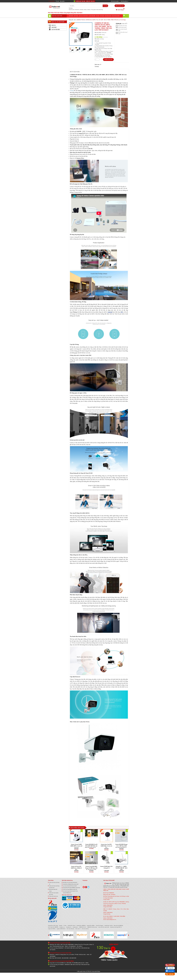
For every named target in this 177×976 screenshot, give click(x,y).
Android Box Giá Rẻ (108, 925)
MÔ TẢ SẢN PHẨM (75, 71)
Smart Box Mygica (99, 925)
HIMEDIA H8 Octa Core (92, 927)
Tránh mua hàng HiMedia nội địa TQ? (70, 889)
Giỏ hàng (120, 10)
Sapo (99, 971)
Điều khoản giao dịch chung (53, 890)
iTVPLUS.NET (51, 1)
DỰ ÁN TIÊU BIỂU (91, 15)
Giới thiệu (76, 15)
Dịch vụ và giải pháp (83, 15)
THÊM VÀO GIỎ (108, 59)
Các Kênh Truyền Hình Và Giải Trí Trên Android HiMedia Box (70, 891)
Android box (77, 9)
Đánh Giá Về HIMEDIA (118, 925)
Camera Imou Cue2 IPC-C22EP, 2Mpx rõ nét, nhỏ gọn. (106, 846)
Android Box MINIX (91, 925)
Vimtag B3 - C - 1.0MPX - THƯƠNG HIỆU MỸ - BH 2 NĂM (121, 868)
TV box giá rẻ (93, 9)
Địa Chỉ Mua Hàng (116, 15)
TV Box (64, 925)
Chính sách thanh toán (53, 896)
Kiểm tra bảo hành (120, 5)
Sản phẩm (62, 1)
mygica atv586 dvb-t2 (61, 928)
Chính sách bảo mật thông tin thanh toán (54, 886)
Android (60, 925)
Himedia (81, 9)
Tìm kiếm (105, 5)
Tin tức (57, 1)
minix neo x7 (77, 928)
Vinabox (85, 9)
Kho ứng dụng (108, 15)
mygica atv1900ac (51, 928)
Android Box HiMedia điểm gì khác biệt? (71, 884)
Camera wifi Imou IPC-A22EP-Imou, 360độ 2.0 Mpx (76, 868)
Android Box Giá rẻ (71, 925)
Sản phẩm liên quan (77, 828)
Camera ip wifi (71, 9)
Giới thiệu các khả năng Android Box (70, 882)
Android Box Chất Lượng (53, 925)
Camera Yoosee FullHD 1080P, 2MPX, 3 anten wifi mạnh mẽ (76, 846)
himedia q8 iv (75, 927)
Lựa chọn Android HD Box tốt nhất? (70, 885)
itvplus (118, 23)
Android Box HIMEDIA (81, 925)
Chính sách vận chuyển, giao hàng (53, 893)
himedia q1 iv (62, 927)
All (74, 19)
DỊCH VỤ (54, 25)
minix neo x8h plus (70, 928)
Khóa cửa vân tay (99, 9)
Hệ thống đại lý (124, 1)
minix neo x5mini (85, 928)
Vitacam (88, 9)
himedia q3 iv (68, 927)
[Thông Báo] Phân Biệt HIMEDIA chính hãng (71, 887)
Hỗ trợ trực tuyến (115, 1)
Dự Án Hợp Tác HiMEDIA (53, 927)
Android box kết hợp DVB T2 (115, 927)
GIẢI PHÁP (54, 27)
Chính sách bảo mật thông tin (54, 883)
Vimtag (72, 90)
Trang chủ (71, 19)
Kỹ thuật (102, 15)
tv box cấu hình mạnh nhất (103, 927)
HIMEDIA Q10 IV (82, 927)
